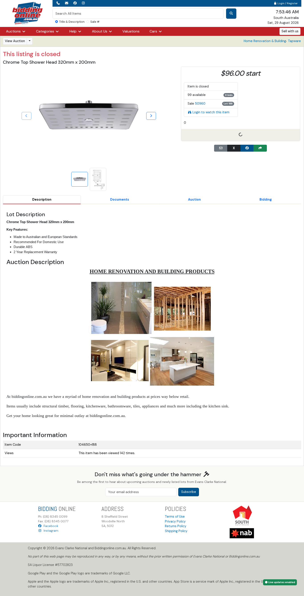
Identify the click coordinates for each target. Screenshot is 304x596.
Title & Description (72, 22)
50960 (200, 104)
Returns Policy (175, 526)
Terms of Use (175, 517)
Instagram (50, 531)
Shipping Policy (176, 531)
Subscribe (188, 492)
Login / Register (287, 3)
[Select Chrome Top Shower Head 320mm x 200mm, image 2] (98, 179)
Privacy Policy (175, 521)
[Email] (220, 148)
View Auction (15, 41)
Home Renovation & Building (265, 41)
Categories (45, 31)
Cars (154, 31)
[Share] (260, 148)
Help (73, 31)
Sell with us (290, 31)
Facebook (50, 526)
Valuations (131, 31)
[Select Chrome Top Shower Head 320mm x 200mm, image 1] (79, 179)
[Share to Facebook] (247, 148)
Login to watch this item (211, 112)
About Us (100, 31)
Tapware (294, 41)
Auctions (14, 31)
